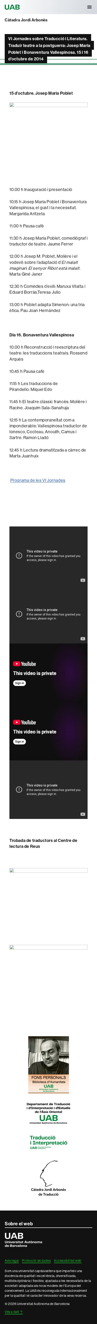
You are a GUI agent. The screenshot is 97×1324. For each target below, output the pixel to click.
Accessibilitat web (67, 1260)
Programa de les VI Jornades (37, 480)
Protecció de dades (36, 1260)
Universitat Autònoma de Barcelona (13, 7)
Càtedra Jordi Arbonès (26, 20)
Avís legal (12, 1260)
